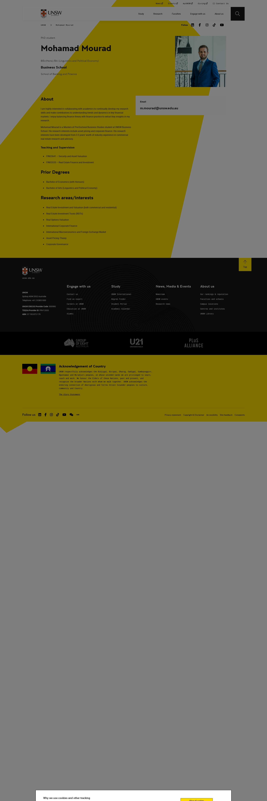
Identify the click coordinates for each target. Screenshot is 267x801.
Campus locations (209, 304)
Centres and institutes (212, 308)
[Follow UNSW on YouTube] (64, 414)
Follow (184, 25)
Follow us (28, 414)
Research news (163, 304)
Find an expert (74, 299)
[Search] (238, 14)
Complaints (240, 415)
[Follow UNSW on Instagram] (51, 414)
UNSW (43, 25)
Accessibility (212, 415)
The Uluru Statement (69, 394)
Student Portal (119, 304)
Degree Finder (118, 299)
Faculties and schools (212, 299)
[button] (245, 264)
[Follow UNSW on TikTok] (58, 414)
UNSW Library (207, 313)
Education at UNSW (76, 308)
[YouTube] (221, 25)
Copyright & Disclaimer (193, 415)
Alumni (70, 313)
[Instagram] (207, 25)
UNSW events (162, 299)
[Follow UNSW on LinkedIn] (40, 414)
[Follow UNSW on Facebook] (45, 414)
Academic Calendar (120, 308)
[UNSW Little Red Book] (78, 415)
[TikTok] (214, 25)
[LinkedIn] (192, 25)
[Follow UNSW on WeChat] (71, 414)
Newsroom (160, 294)
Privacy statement (173, 415)
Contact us (72, 294)
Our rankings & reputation (214, 294)
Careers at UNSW (75, 304)
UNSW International (121, 294)
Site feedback (226, 415)
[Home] (51, 13)
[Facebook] (199, 25)
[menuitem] (141, 14)
